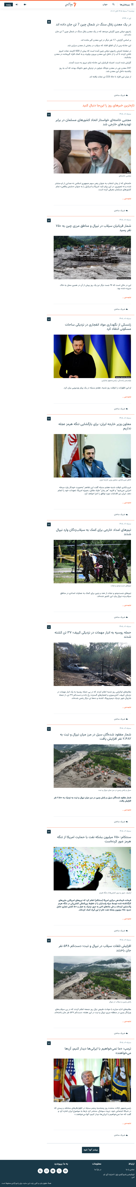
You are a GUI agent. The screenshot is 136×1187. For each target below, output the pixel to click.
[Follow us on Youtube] (52, 1170)
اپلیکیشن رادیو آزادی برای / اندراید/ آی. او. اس (118, 1176)
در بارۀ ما (97, 1169)
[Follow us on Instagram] (46, 1170)
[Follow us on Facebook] (65, 1170)
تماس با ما (130, 1169)
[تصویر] (25, 5)
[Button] (121, 95)
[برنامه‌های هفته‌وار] (17, 5)
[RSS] (40, 1170)
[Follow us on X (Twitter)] (59, 1170)
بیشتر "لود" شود (91, 1150)
